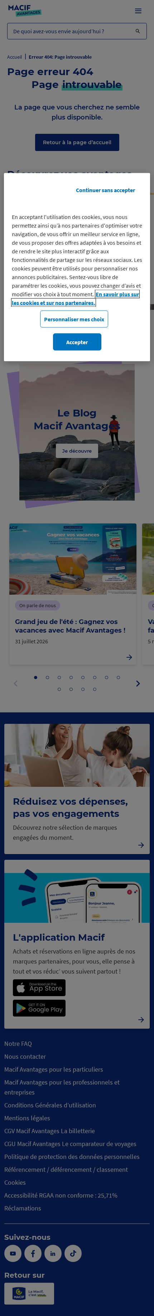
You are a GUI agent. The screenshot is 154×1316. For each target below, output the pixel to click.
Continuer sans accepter (105, 189)
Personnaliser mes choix (74, 318)
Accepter (77, 342)
